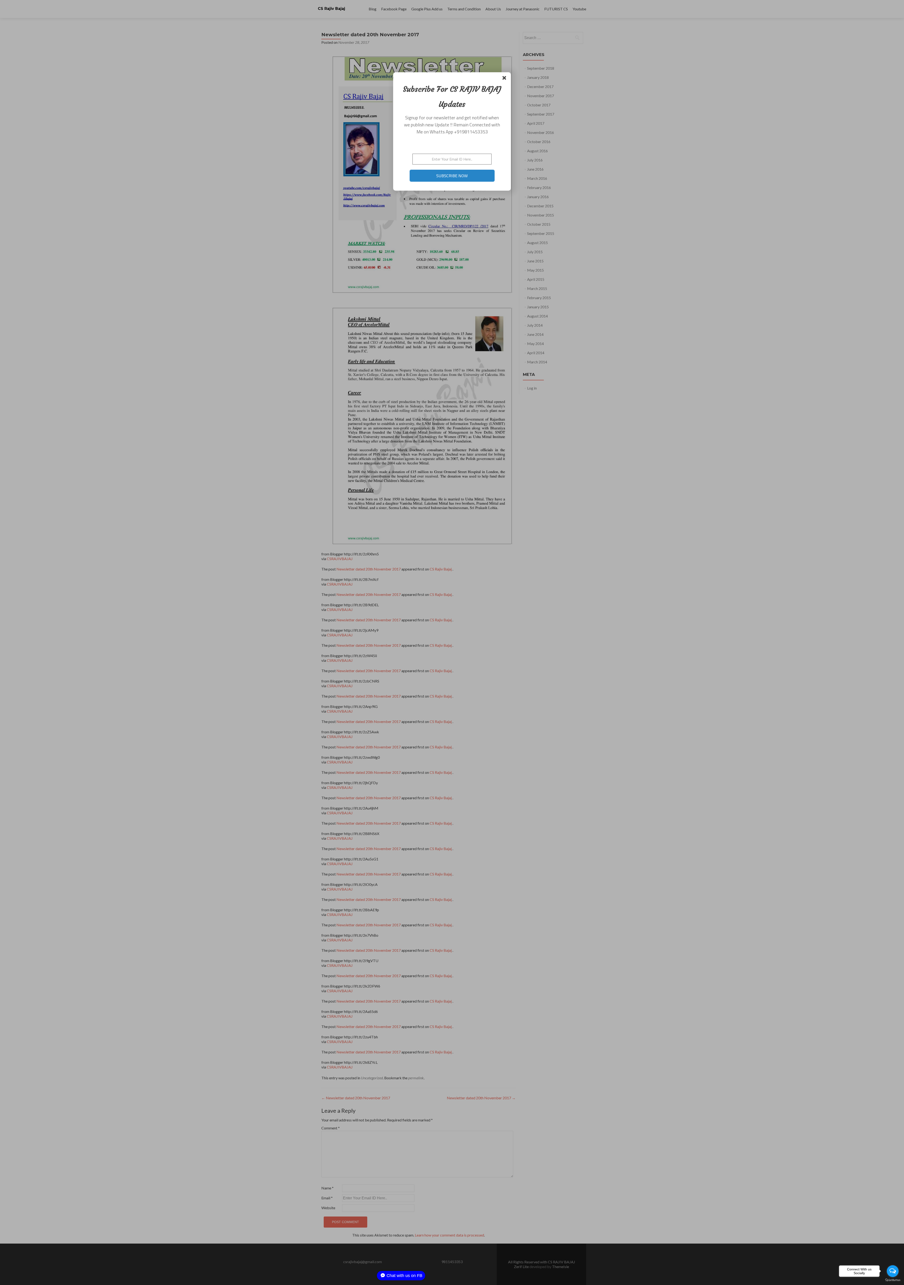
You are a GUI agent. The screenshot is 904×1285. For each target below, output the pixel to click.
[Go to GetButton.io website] (892, 1280)
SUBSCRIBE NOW (452, 176)
